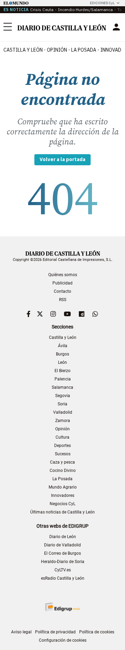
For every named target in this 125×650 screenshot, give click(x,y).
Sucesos (62, 453)
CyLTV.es (63, 570)
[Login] (116, 27)
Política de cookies (96, 632)
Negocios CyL (62, 503)
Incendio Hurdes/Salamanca (85, 9)
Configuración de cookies (62, 640)
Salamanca (62, 387)
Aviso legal (21, 632)
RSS (62, 299)
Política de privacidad (55, 632)
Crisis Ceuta (41, 9)
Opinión (57, 50)
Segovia (62, 395)
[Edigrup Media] (62, 607)
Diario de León (62, 536)
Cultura (62, 437)
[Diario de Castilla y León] (61, 27)
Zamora (62, 420)
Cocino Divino (63, 470)
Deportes (62, 445)
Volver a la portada (62, 159)
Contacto (62, 291)
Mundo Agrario (63, 487)
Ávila (62, 345)
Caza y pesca (62, 462)
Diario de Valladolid (62, 545)
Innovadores (62, 495)
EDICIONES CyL (102, 3)
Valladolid (62, 412)
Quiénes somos (62, 274)
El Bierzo (62, 370)
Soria (62, 404)
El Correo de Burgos (62, 553)
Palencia (63, 379)
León (62, 362)
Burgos (62, 354)
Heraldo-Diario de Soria (62, 561)
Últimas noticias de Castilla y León (62, 512)
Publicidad (62, 283)
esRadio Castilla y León (62, 578)
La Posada (83, 50)
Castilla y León (23, 50)
